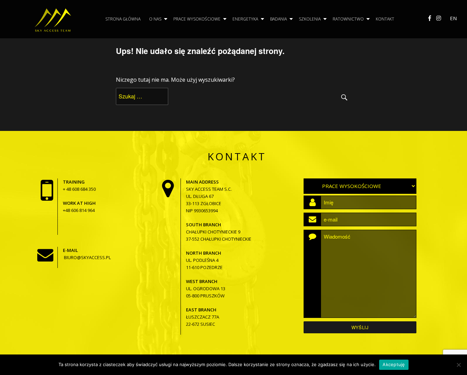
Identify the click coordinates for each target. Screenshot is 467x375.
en (453, 18)
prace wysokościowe (197, 19)
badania (278, 19)
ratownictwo (348, 19)
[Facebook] (430, 18)
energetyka (245, 19)
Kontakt (385, 19)
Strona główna (123, 19)
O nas (155, 19)
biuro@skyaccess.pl (87, 257)
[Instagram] (439, 18)
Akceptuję (394, 364)
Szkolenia (310, 19)
